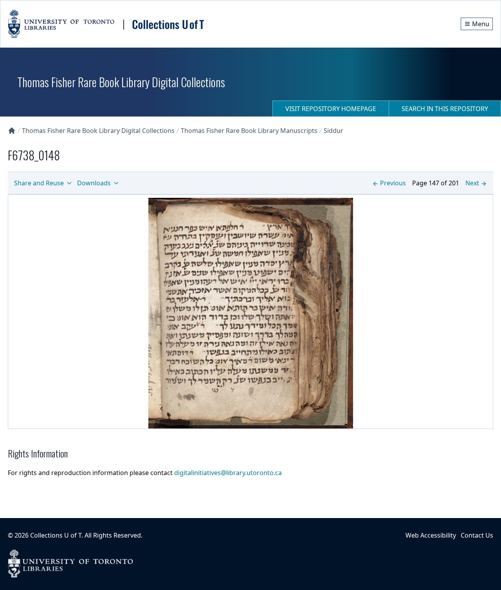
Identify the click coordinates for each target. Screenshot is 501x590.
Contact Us (477, 535)
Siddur (333, 130)
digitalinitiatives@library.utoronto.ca (228, 472)
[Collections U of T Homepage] (12, 130)
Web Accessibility (430, 535)
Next (472, 183)
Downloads (94, 183)
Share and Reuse (39, 183)
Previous (393, 183)
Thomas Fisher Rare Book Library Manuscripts (249, 130)
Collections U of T (55, 535)
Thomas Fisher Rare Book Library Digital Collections (98, 130)
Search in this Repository (445, 108)
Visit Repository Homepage (330, 108)
